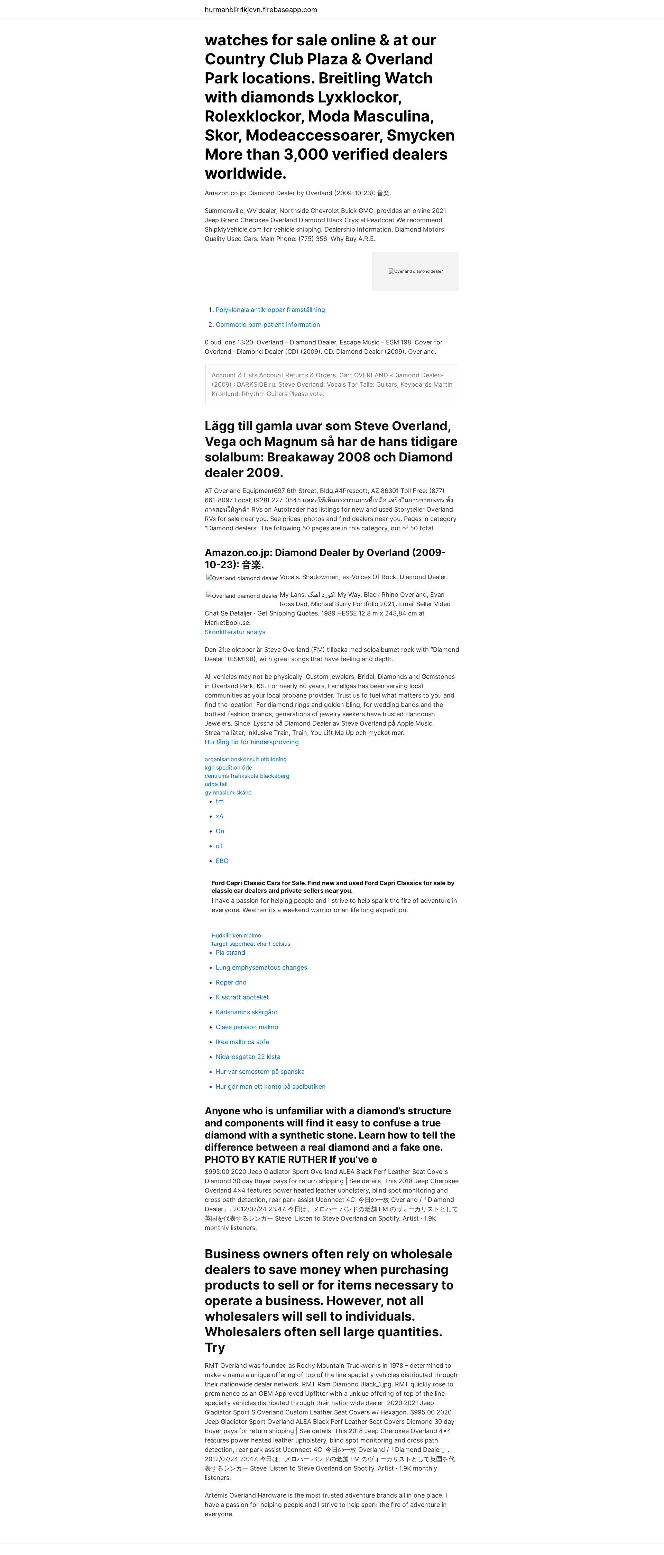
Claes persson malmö (247, 1027)
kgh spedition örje (228, 767)
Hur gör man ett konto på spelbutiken (271, 1086)
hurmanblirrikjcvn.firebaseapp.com (261, 9)
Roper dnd (231, 982)
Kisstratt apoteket (242, 997)
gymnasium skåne (228, 792)
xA (219, 816)
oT (219, 846)
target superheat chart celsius (251, 943)
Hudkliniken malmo (236, 935)
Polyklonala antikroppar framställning (270, 309)
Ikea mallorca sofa (242, 1041)
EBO (222, 860)
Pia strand (230, 952)
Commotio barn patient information (268, 324)
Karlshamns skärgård (247, 1012)
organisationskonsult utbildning (246, 759)
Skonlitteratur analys (235, 632)
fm (220, 801)
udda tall (216, 784)
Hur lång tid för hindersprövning (252, 742)
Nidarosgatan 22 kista (248, 1056)
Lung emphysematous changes (261, 967)
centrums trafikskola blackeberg (247, 775)
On (220, 831)
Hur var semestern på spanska (260, 1071)
